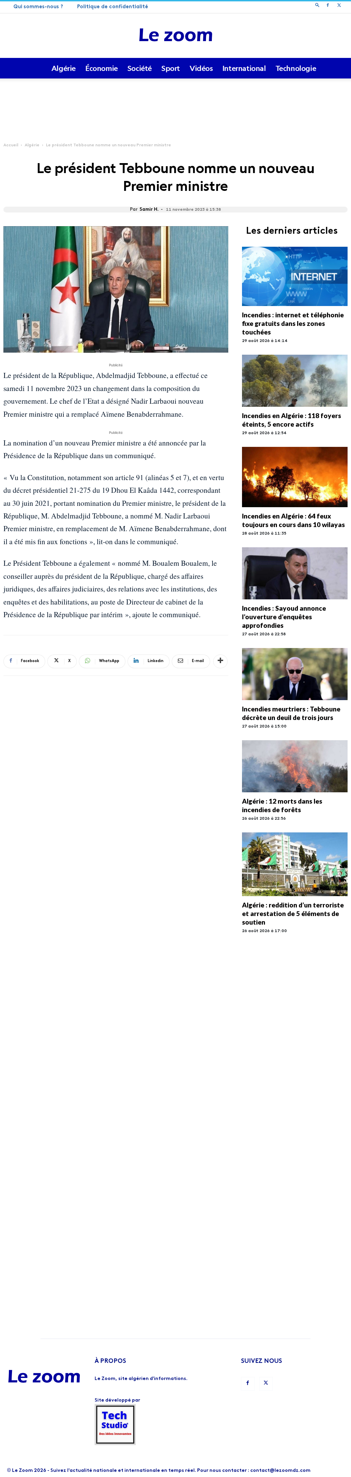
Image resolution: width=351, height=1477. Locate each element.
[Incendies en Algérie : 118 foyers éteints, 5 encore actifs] (295, 381)
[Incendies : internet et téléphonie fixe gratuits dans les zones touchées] (295, 276)
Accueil (10, 145)
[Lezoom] (175, 35)
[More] (220, 661)
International (244, 68)
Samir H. (149, 209)
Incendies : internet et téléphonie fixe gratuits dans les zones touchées (293, 323)
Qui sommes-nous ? (38, 7)
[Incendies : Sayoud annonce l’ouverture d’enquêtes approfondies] (295, 573)
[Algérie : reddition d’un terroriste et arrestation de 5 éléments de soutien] (295, 864)
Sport (170, 68)
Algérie (63, 68)
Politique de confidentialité (112, 7)
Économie (101, 68)
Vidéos (201, 68)
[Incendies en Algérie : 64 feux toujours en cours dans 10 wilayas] (295, 477)
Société (140, 68)
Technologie (296, 68)
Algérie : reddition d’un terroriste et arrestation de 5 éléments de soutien (293, 913)
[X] (339, 6)
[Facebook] (328, 6)
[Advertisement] (175, 97)
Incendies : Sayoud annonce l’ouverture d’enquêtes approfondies (284, 616)
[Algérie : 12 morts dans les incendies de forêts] (295, 766)
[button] (317, 6)
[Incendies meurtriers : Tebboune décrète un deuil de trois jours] (295, 674)
